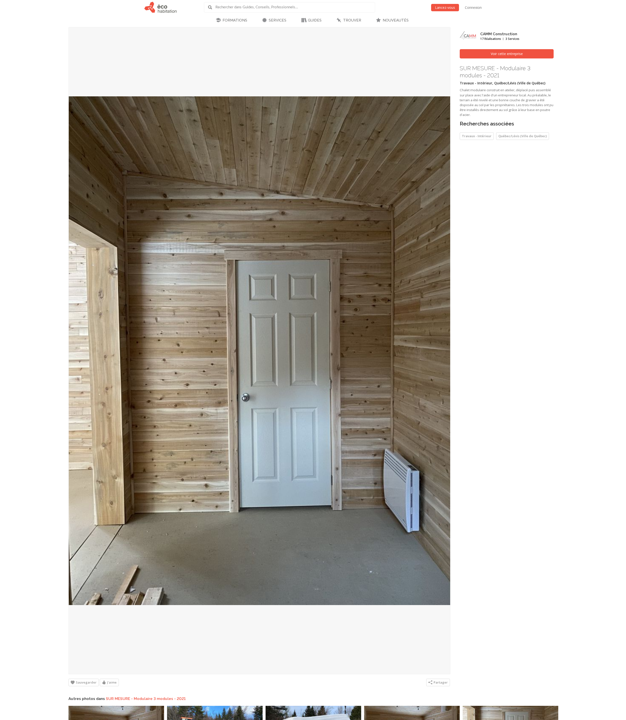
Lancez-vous (445, 7)
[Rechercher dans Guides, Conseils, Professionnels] (211, 7)
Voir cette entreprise (507, 53)
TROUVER (352, 20)
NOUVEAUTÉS (396, 20)
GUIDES (315, 20)
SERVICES (277, 20)
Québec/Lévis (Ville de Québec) (522, 136)
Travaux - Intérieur (477, 136)
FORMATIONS (235, 20)
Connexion (473, 7)
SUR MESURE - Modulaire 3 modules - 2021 (146, 699)
